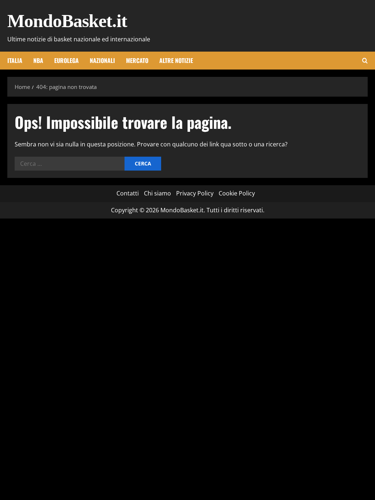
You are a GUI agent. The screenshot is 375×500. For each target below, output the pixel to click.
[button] (365, 60)
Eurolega (66, 60)
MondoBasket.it (67, 21)
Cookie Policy (237, 193)
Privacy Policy (195, 193)
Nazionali (102, 60)
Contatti (127, 193)
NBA (38, 60)
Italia (14, 60)
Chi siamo (157, 193)
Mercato (137, 60)
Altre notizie (176, 60)
